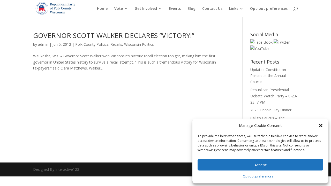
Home (102, 9)
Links (233, 9)
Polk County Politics (91, 44)
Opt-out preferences (258, 176)
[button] (320, 125)
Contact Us (212, 9)
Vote (118, 9)
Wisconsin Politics (139, 44)
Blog (191, 9)
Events (175, 9)
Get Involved (146, 9)
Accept (260, 164)
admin (43, 44)
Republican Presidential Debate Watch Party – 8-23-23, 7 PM (273, 96)
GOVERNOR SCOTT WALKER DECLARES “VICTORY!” (113, 35)
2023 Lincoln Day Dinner (270, 109)
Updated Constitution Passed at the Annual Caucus (268, 75)
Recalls (116, 44)
